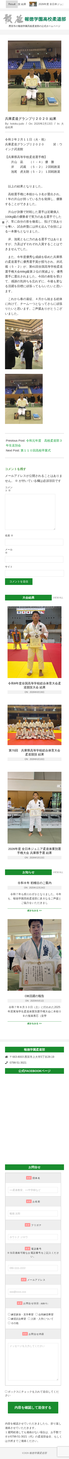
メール (9, 551)
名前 (9, 535)
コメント (9, 489)
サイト (9, 566)
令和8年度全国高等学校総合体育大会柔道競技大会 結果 (34, 685)
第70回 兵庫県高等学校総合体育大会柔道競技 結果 (34, 752)
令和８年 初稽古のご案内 (35, 883)
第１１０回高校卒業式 (36, 450)
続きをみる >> (34, 910)
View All (58, 597)
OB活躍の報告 (34, 996)
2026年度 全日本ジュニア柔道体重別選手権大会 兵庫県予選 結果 (34, 851)
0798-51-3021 (18, 1062)
